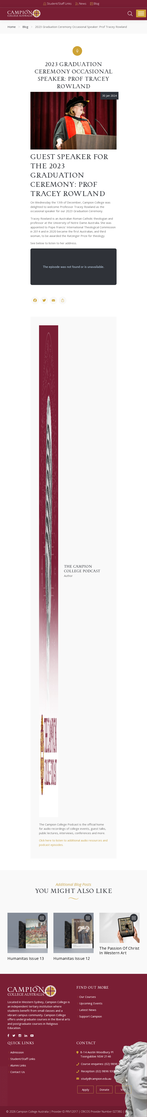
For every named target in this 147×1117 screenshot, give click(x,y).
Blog (25, 27)
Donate (104, 1089)
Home (11, 27)
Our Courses (87, 996)
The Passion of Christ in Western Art (119, 950)
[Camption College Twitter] (14, 1035)
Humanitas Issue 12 (71, 958)
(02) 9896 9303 (115, 1064)
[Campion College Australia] (23, 13)
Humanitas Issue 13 (25, 958)
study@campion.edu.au (96, 1078)
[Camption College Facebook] (9, 1035)
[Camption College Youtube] (31, 1035)
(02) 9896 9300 (106, 1071)
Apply (85, 1089)
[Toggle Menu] (141, 13)
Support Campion (90, 1016)
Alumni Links (18, 1065)
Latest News (87, 1009)
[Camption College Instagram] (21, 1035)
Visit (123, 1089)
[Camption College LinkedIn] (26, 1035)
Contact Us (17, 1071)
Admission (17, 1052)
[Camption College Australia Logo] (31, 991)
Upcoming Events (90, 1003)
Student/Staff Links (22, 1058)
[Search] (130, 13)
